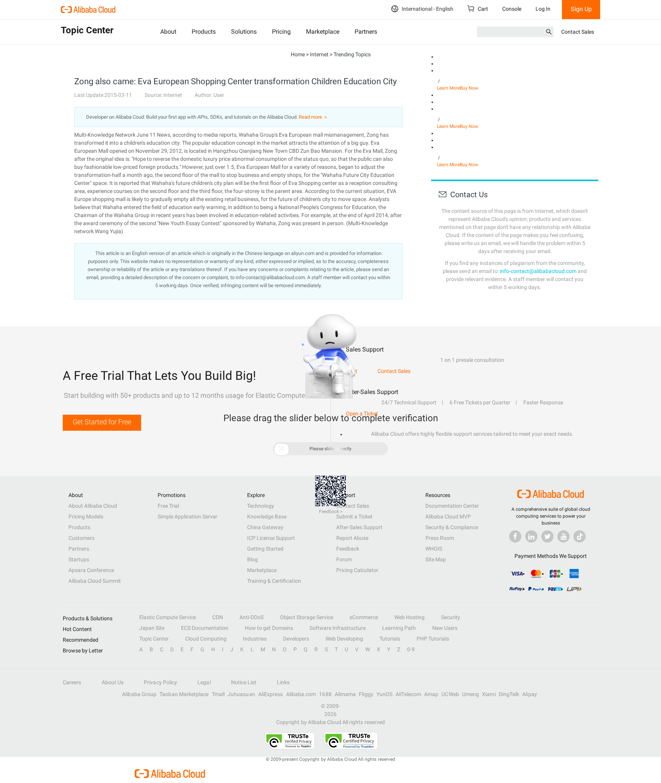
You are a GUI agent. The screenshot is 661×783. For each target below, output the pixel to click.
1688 (325, 694)
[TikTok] (579, 536)
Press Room (439, 538)
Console (511, 9)
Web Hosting (409, 617)
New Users (444, 628)
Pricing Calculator (357, 570)
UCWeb (450, 694)
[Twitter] (547, 536)
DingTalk (509, 694)
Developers (296, 639)
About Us (113, 682)
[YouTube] (563, 536)
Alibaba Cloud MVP (448, 516)
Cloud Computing (205, 639)
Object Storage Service (306, 617)
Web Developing (344, 639)
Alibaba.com (301, 694)
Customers (81, 538)
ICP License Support (271, 538)
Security (450, 617)
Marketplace (322, 31)
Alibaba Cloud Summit (94, 581)
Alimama (345, 694)
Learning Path (399, 628)
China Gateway (265, 527)
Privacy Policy (160, 682)
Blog (252, 559)
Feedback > (330, 511)
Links (283, 682)
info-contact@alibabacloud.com (538, 271)
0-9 (411, 649)
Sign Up (581, 9)
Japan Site (151, 628)
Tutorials (389, 639)
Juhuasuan (241, 694)
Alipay (529, 694)
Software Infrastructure (337, 628)
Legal (203, 682)
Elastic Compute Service (167, 617)
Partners (366, 31)
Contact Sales (577, 32)
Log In (543, 9)
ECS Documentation (204, 628)
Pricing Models (85, 516)
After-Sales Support (359, 527)
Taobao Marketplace (184, 694)
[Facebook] (515, 536)
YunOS (384, 694)
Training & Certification (274, 581)
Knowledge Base (267, 516)
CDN (217, 617)
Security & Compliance (451, 527)
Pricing (281, 31)
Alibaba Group (139, 694)
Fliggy (366, 694)
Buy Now (469, 88)
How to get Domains (269, 628)
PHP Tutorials (433, 639)
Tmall (218, 694)
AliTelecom (408, 694)
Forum (344, 559)
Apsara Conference (91, 570)
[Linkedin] (531, 536)
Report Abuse (352, 538)
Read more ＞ (313, 117)
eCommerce (364, 617)
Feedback (347, 549)
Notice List (244, 682)
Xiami (488, 694)
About (168, 31)
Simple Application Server (187, 516)
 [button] (281, 449)
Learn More (448, 88)
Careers (72, 682)
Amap (431, 694)
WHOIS (433, 549)
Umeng (470, 694)
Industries (255, 639)
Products (204, 31)
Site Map (435, 559)
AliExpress (270, 694)
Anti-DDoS (251, 617)
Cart (482, 9)
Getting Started (265, 549)
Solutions (244, 31)
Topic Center (154, 639)
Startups (78, 559)
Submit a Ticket (354, 516)
